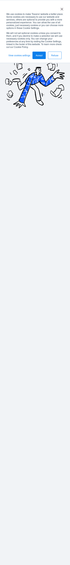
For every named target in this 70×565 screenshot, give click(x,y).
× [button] (62, 7)
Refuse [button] (54, 55)
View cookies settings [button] (19, 55)
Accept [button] (39, 55)
